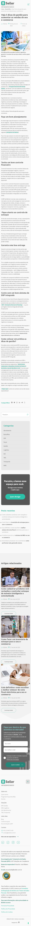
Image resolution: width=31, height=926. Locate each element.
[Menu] (28, 4)
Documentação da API (7, 824)
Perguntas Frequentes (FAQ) (8, 797)
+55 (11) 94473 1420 (8, 830)
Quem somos (4, 794)
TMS (5, 458)
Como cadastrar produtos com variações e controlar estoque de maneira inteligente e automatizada (14, 517)
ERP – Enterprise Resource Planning (12, 305)
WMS (5, 465)
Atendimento (7, 430)
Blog (2, 819)
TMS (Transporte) (5, 812)
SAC (5, 454)
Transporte (7, 462)
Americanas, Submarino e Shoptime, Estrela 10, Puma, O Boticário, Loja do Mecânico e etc (13, 366)
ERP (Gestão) (4, 806)
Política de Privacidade (8, 909)
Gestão (6, 446)
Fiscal (5, 442)
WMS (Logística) (5, 808)
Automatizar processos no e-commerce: (15, 542)
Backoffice (8, 9)
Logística (6, 450)
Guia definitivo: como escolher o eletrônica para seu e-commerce (15, 530)
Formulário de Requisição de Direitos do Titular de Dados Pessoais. (15, 890)
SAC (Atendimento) (6, 810)
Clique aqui (5, 389)
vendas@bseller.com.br (9, 833)
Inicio (2, 9)
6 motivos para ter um (16, 536)
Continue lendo (8, 613)
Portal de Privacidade (7, 906)
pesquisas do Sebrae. (12, 132)
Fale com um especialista (8, 836)
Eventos (3, 799)
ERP (5, 438)
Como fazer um (15, 523)
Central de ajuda (5, 821)
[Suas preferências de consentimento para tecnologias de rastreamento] (28, 923)
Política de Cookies (7, 912)
